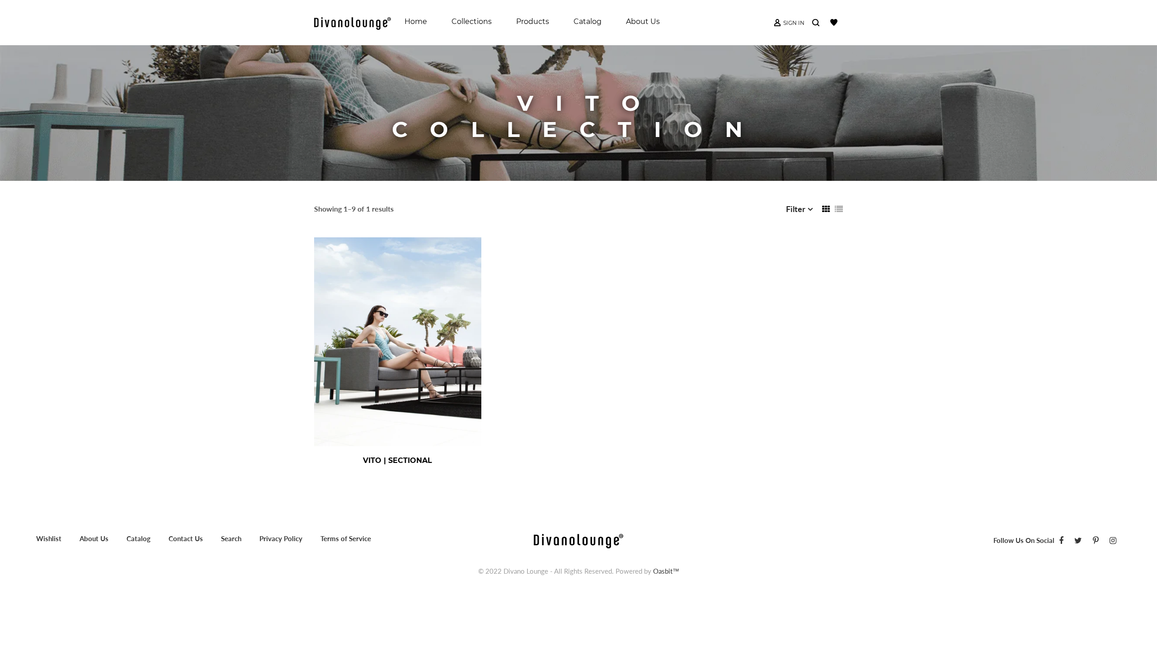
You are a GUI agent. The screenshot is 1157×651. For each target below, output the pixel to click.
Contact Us (186, 538)
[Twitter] (1078, 540)
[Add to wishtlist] (451, 461)
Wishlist (48, 538)
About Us (94, 538)
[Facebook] (1061, 540)
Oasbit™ (666, 571)
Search (231, 538)
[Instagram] (1113, 540)
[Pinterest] (1096, 540)
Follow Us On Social (1023, 540)
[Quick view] (427, 461)
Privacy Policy (280, 538)
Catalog (139, 538)
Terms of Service (345, 538)
